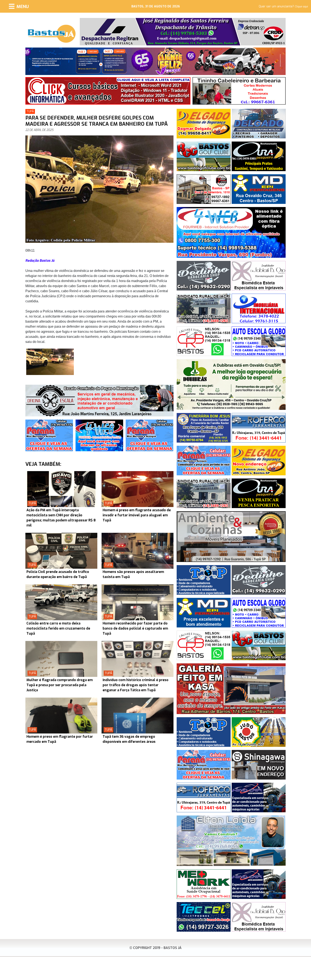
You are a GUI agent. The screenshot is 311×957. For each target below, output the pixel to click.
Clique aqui (301, 6)
